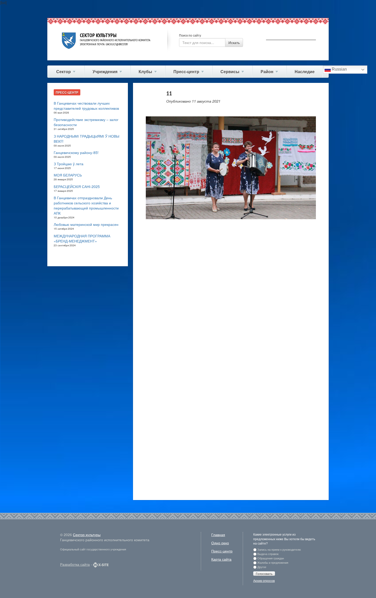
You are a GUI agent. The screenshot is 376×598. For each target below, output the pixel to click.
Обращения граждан (270, 558)
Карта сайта (221, 559)
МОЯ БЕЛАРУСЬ (68, 175)
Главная (218, 534)
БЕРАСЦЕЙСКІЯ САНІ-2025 (77, 186)
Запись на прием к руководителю (279, 549)
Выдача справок (268, 554)
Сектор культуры (87, 534)
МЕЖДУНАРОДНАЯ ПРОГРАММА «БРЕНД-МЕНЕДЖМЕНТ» (82, 238)
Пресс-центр (186, 71)
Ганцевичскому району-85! (76, 152)
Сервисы (229, 71)
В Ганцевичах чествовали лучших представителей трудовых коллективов (86, 106)
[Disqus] (231, 296)
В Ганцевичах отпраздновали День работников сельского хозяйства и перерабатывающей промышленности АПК (86, 205)
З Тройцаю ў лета (68, 163)
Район (267, 71)
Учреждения (105, 71)
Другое (261, 567)
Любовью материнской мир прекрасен (86, 224)
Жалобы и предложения (272, 562)
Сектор (63, 71)
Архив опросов (264, 580)
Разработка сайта (75, 564)
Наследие (305, 71)
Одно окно (220, 542)
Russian (339, 69)
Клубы (145, 71)
